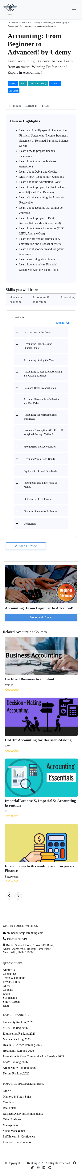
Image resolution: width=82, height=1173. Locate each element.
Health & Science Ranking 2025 (22, 1045)
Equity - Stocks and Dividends (40, 471)
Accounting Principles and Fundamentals (38, 346)
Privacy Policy (11, 981)
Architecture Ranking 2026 (19, 1067)
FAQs (45, 105)
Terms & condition (14, 977)
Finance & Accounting (30, 22)
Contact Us (9, 973)
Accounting (13, 26)
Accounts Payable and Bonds (39, 459)
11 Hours (55, 83)
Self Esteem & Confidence (19, 1136)
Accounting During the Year (39, 360)
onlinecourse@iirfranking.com (24, 933)
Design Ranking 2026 (16, 1073)
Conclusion (30, 523)
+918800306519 (16, 939)
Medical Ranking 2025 (17, 1039)
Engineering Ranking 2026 (19, 1033)
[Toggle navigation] (74, 9)
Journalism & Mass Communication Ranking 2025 (33, 1056)
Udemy (12, 83)
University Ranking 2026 (18, 1022)
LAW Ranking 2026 (15, 1062)
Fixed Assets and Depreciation (40, 446)
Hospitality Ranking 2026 (18, 1050)
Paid (23, 83)
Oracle (7, 1090)
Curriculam (31, 105)
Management (10, 1125)
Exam (6, 993)
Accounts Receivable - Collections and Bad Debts (42, 401)
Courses (8, 989)
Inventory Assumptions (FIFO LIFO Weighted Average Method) (43, 432)
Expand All (63, 322)
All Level (13, 90)
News (6, 985)
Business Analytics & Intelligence (23, 1113)
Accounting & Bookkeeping (54, 22)
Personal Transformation (17, 1142)
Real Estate (9, 1108)
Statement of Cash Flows (37, 499)
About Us (9, 969)
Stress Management (14, 1130)
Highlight (15, 105)
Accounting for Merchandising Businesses (40, 416)
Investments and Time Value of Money (40, 484)
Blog (6, 1005)
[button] (9, 896)
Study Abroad (11, 1001)
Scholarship (10, 997)
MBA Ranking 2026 (15, 1027)
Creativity (9, 1102)
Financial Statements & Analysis (41, 511)
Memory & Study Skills (17, 1096)
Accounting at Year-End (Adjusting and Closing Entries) (43, 373)
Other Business (12, 1119)
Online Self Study (38, 83)
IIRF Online (13, 22)
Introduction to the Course (38, 332)
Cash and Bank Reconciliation (40, 388)
